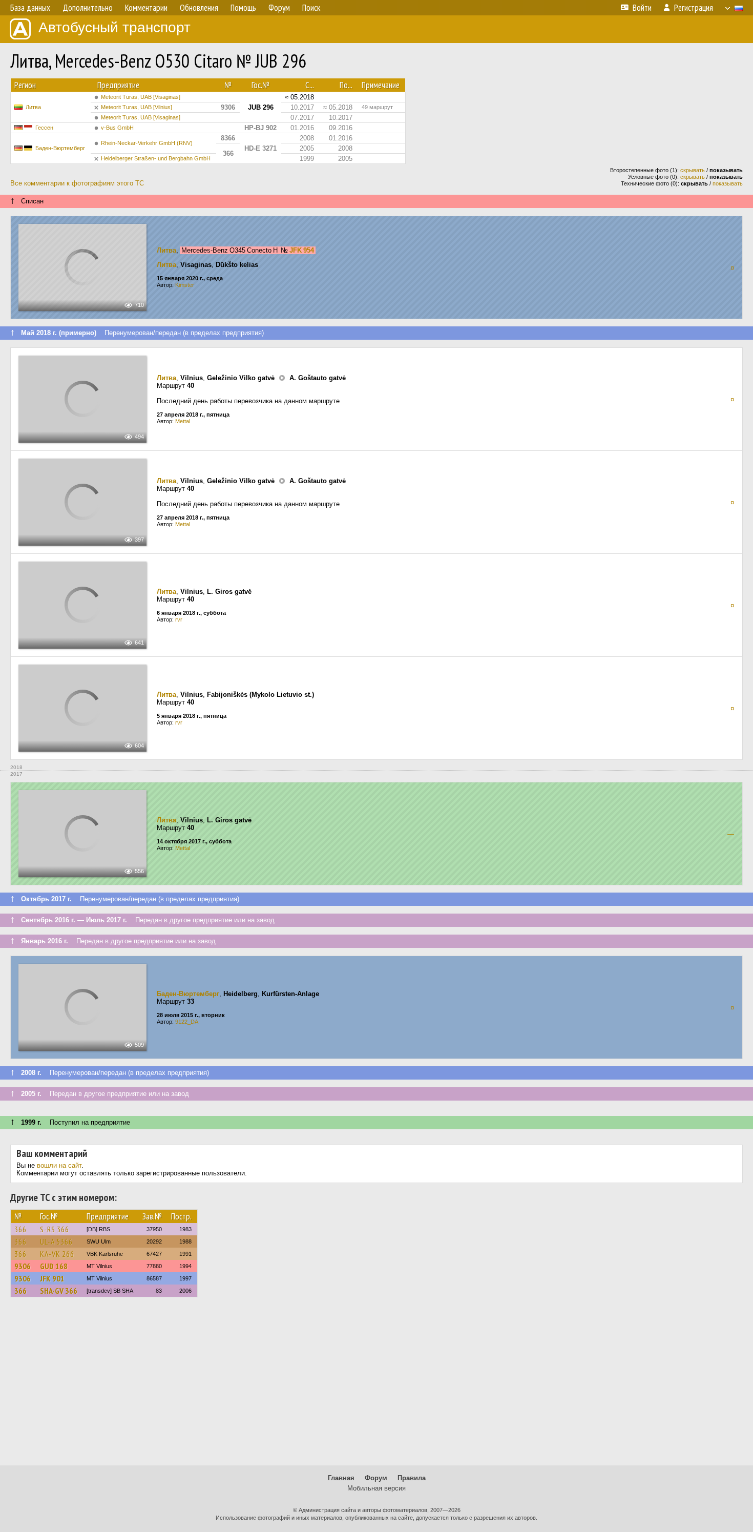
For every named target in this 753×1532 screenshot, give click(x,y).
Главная (341, 1478)
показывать (728, 183)
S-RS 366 (54, 1229)
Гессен (44, 128)
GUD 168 (54, 1266)
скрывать (692, 170)
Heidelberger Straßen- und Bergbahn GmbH (156, 158)
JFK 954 (301, 250)
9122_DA (186, 1022)
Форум (376, 1478)
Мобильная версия (376, 1488)
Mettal (182, 421)
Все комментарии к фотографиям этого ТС (77, 183)
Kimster (184, 285)
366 (20, 1229)
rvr (178, 619)
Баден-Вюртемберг (60, 148)
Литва (33, 107)
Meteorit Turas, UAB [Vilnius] (136, 107)
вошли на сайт (59, 1165)
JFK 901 (52, 1278)
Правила (412, 1478)
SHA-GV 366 (58, 1291)
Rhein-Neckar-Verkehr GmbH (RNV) (147, 143)
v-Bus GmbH (117, 128)
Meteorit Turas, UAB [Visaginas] (140, 97)
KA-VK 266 (57, 1254)
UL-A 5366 (56, 1241)
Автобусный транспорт (114, 27)
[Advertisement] (376, 1386)
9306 (22, 1266)
